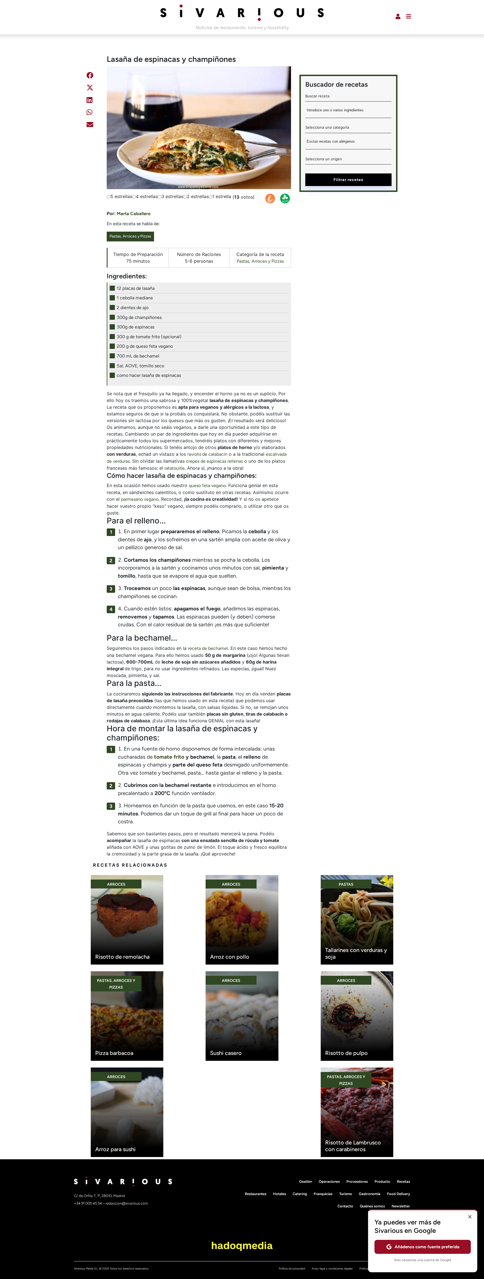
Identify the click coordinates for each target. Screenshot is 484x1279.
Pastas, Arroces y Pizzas (130, 236)
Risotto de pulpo (346, 1053)
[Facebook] (90, 76)
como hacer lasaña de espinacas (149, 375)
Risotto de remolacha (122, 956)
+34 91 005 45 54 (88, 1203)
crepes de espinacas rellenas (214, 461)
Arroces (116, 884)
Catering (300, 1194)
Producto (382, 1181)
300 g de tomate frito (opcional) (149, 336)
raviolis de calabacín (207, 454)
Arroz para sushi (115, 1149)
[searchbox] (348, 111)
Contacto (345, 1206)
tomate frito (169, 757)
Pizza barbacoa (114, 1053)
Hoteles (279, 1194)
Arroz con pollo (229, 956)
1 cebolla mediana (135, 297)
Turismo (345, 1194)
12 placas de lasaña (136, 288)
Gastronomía (369, 1194)
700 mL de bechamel (138, 356)
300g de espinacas (135, 327)
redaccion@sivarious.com (127, 1203)
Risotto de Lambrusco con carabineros (353, 1146)
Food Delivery (398, 1194)
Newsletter (401, 1206)
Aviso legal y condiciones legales (332, 1268)
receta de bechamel (208, 648)
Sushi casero (226, 1053)
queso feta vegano (207, 485)
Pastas (346, 884)
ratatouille (174, 468)
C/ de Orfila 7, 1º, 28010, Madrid (99, 1196)
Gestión (305, 1181)
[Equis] (90, 88)
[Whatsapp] (89, 113)
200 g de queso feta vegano (145, 346)
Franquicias (323, 1194)
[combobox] (348, 112)
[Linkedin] (89, 101)
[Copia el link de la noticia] (89, 139)
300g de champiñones (139, 317)
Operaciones (329, 1181)
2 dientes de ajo (132, 307)
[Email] (90, 125)
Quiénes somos (372, 1206)
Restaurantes (255, 1194)
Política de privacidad (292, 1268)
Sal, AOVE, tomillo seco (140, 365)
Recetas (403, 1181)
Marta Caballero (133, 213)
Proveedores (357, 1181)
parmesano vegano (140, 499)
